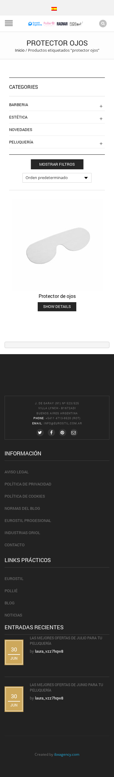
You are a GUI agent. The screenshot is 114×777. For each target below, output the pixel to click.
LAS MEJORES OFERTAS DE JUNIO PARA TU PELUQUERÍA (66, 687)
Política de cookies (25, 496)
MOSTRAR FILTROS (57, 164)
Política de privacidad (28, 484)
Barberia (18, 104)
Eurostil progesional (28, 520)
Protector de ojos (57, 296)
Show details (57, 306)
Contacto (15, 544)
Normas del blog (22, 508)
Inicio (20, 50)
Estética (18, 117)
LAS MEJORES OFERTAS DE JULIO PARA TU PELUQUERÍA (66, 640)
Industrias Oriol (22, 532)
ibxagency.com (66, 754)
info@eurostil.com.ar (63, 423)
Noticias (13, 615)
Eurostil (14, 578)
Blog (10, 603)
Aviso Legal (17, 472)
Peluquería (21, 142)
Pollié (11, 590)
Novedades (20, 129)
